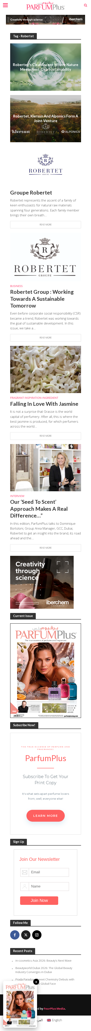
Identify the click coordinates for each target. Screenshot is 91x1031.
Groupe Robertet (31, 192)
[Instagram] (36, 935)
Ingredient (50, 398)
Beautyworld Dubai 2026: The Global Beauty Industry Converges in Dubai (43, 970)
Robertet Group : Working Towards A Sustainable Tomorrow (42, 298)
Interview (17, 496)
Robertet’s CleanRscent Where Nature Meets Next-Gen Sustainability (45, 67)
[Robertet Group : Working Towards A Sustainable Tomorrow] (45, 256)
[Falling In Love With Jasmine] (45, 369)
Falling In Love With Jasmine (44, 403)
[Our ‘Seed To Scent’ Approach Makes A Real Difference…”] (45, 467)
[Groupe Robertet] (45, 164)
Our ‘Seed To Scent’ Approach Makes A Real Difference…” (39, 508)
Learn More (45, 816)
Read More (46, 224)
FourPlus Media (54, 1008)
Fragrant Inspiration (25, 398)
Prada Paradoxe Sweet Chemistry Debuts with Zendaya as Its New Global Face (44, 981)
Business (16, 286)
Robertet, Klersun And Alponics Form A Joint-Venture (45, 118)
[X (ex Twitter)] (25, 935)
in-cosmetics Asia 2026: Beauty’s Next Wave (43, 960)
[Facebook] (14, 935)
